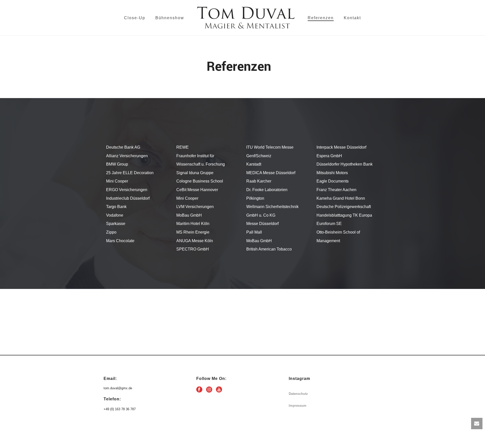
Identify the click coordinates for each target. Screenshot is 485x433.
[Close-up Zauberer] (246, 17)
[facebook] (199, 389)
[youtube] (219, 389)
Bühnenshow (169, 18)
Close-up (134, 18)
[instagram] (209, 389)
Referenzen (321, 18)
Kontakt (352, 18)
